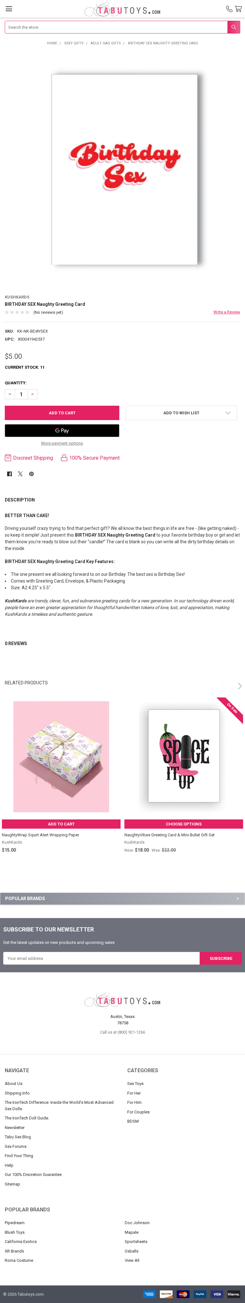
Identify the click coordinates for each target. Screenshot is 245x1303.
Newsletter (15, 1127)
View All (132, 1260)
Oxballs (131, 1251)
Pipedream (15, 1222)
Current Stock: (25, 367)
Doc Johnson (137, 1222)
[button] (181, 413)
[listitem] (123, 170)
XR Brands (14, 1251)
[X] (20, 473)
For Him (134, 1102)
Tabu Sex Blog (18, 1136)
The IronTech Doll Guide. (27, 1118)
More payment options (62, 443)
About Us (13, 1083)
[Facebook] (9, 473)
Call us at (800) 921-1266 (122, 1032)
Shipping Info (17, 1093)
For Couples (138, 1112)
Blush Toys (15, 1232)
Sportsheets (136, 1241)
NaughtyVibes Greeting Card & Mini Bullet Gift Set (169, 834)
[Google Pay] (62, 430)
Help (9, 1165)
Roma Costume (19, 1260)
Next (236, 683)
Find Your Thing (19, 1155)
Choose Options (184, 824)
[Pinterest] (31, 473)
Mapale (131, 1232)
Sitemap (12, 1184)
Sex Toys (135, 1083)
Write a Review (226, 312)
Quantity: (16, 382)
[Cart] (239, 9)
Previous (221, 683)
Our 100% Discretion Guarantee (33, 1174)
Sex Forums (15, 1146)
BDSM (133, 1121)
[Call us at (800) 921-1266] (229, 9)
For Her (134, 1093)
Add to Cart (61, 824)
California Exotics (21, 1241)
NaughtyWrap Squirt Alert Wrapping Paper (40, 834)
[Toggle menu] (9, 9)
